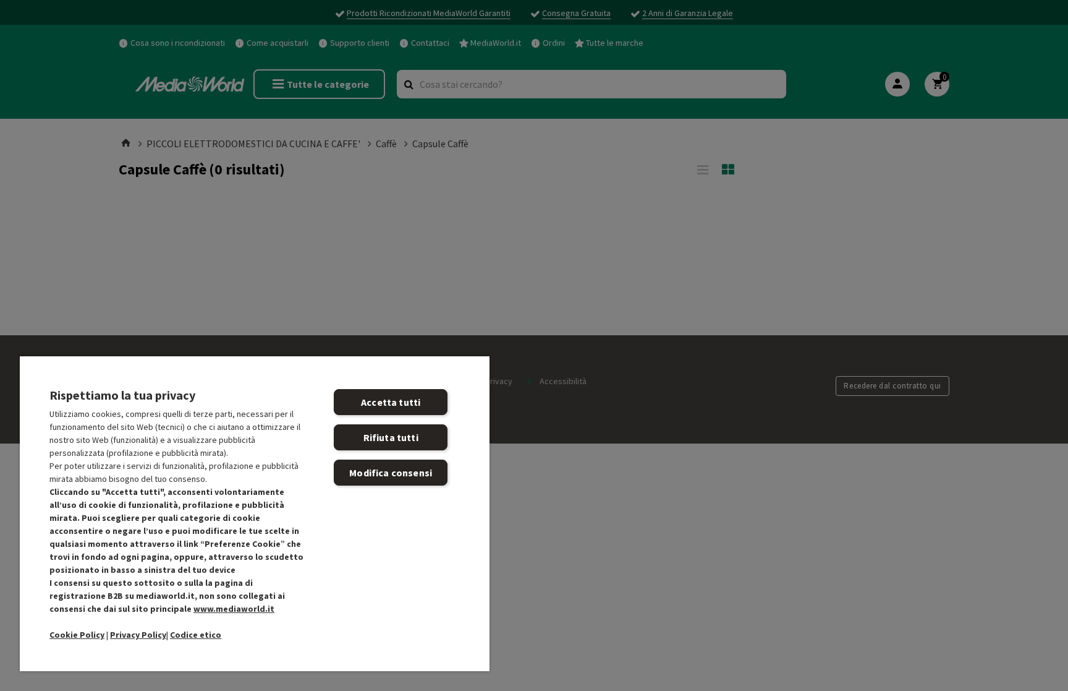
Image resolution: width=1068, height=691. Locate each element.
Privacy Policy (138, 634)
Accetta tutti (390, 402)
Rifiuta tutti (390, 437)
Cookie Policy (76, 634)
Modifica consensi (390, 472)
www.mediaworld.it (233, 608)
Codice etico (195, 634)
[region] (255, 513)
